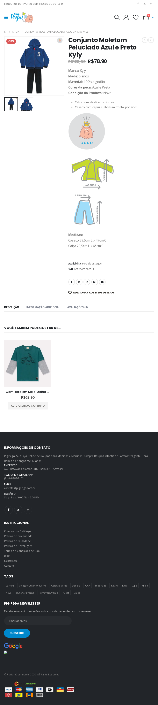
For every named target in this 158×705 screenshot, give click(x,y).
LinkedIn (87, 282)
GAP (87, 585)
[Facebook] (138, 4)
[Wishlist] (135, 17)
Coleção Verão (59, 585)
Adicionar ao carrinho (28, 405)
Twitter (79, 282)
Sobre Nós (10, 560)
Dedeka (76, 585)
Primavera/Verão (48, 592)
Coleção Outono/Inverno (32, 585)
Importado (100, 585)
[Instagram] (151, 4)
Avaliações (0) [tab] (77, 307)
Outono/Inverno (25, 592)
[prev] (145, 40)
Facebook (71, 282)
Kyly (124, 585)
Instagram (28, 510)
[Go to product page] (27, 363)
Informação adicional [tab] (43, 307)
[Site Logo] (22, 17)
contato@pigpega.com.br (19, 488)
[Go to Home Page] (5, 31)
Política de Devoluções (18, 546)
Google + (94, 282)
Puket (66, 592)
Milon (145, 585)
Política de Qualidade (17, 541)
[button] (7, 17)
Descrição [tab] (11, 307)
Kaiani (114, 585)
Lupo (134, 585)
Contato (9, 565)
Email (102, 282)
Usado (77, 592)
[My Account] (126, 17)
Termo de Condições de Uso (22, 551)
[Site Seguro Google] (13, 646)
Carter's (10, 585)
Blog (6, 556)
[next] (151, 40)
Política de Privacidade (18, 536)
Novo (9, 592)
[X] (144, 4)
